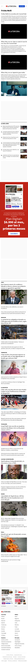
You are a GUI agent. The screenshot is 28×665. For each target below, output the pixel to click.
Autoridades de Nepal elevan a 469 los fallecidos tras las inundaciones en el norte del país (12, 497)
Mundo (3, 494)
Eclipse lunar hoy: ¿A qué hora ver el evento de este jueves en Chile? (10, 138)
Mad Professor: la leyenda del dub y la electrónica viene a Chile (12, 462)
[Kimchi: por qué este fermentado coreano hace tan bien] (14, 545)
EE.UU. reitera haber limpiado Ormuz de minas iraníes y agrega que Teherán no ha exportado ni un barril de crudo (13, 520)
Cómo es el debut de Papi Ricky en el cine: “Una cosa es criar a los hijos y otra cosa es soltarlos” (14, 482)
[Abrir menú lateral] (2, 6)
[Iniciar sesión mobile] (26, 6)
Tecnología (4, 424)
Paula (2, 532)
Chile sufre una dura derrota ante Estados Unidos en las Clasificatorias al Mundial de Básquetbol (13, 391)
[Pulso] (20, 604)
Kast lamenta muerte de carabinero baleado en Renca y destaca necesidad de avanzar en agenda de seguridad (13, 286)
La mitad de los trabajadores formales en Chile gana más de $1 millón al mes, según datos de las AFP (14, 321)
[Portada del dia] (14, 208)
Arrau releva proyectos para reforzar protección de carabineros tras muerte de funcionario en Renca (13, 312)
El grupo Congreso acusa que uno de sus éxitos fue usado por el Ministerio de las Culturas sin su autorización (13, 488)
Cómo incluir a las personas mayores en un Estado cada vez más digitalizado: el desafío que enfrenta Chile (13, 356)
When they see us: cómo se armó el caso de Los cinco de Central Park (14, 42)
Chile (2, 282)
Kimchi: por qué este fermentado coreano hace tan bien (13, 535)
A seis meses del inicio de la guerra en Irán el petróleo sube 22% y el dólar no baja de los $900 (13, 347)
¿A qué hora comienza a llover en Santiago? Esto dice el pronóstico (13, 382)
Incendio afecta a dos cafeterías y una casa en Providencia (11, 150)
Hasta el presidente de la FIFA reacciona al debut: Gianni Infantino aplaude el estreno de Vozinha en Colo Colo (11, 127)
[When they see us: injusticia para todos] (14, 88)
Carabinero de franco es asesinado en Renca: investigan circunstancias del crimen (11, 156)
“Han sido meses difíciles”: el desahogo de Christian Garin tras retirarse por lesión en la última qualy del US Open (13, 413)
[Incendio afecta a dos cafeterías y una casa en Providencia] (23, 151)
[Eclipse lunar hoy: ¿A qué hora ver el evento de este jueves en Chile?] (23, 139)
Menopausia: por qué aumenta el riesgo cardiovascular (10, 560)
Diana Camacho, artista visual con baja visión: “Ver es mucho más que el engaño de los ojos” (14, 555)
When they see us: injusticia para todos (13, 72)
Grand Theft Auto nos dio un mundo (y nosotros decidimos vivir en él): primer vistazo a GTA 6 (13, 428)
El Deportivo (4, 387)
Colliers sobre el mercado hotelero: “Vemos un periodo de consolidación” (12, 342)
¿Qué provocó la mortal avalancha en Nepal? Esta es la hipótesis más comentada (14, 377)
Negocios (3, 317)
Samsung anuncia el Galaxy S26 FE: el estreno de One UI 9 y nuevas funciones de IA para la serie (13, 454)
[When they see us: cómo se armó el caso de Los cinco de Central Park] (14, 62)
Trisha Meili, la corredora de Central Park (13, 14)
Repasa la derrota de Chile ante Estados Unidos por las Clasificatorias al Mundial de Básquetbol (13, 419)
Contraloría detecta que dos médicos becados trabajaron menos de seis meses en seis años (11, 133)
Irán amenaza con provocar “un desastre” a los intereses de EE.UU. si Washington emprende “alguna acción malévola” (14, 526)
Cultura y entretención (7, 459)
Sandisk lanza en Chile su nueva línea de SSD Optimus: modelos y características (12, 449)
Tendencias (4, 352)
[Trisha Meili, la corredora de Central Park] (14, 31)
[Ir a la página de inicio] (11, 6)
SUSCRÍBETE (14, 234)
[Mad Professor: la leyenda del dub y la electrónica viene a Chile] (14, 472)
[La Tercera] (7, 604)
